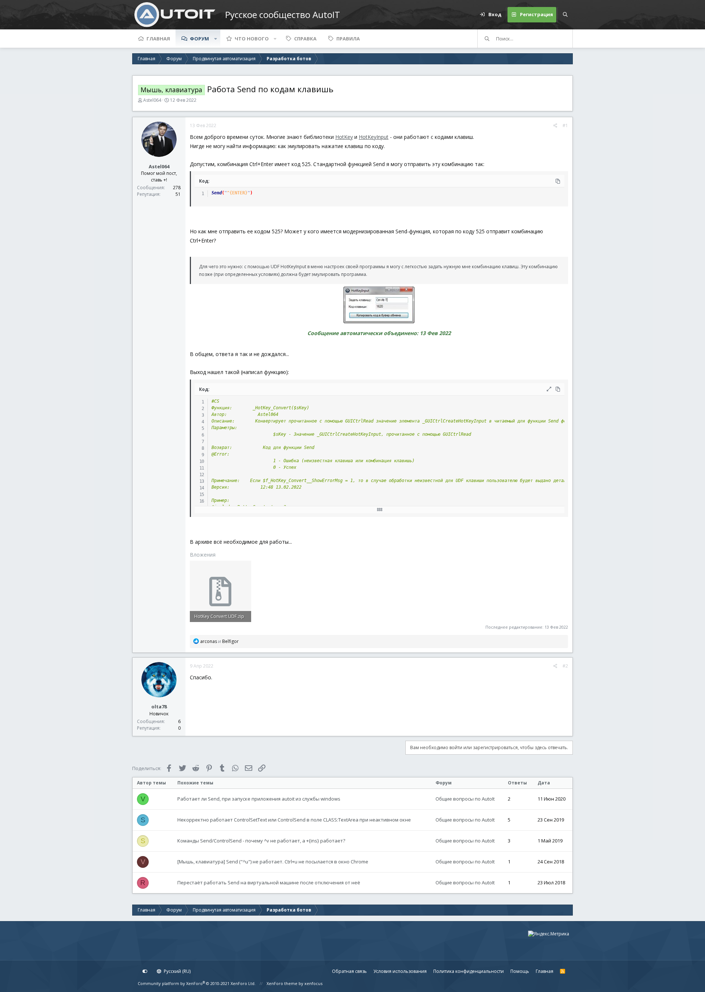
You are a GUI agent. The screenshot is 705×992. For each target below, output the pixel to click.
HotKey (344, 136)
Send (217, 192)
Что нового (252, 38)
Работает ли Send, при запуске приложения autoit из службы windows (258, 798)
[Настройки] (145, 971)
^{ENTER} (237, 192)
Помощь (519, 971)
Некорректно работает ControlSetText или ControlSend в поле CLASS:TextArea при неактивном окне (294, 819)
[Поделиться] (555, 125)
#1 (565, 125)
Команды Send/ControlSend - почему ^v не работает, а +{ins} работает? (261, 840)
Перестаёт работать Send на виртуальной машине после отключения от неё (268, 882)
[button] (215, 38)
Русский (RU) (177, 971)
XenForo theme (282, 983)
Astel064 (152, 100)
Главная (158, 38)
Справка (305, 38)
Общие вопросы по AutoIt (465, 798)
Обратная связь (349, 971)
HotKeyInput (373, 136)
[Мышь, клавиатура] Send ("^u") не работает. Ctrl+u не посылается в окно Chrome (272, 861)
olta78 (159, 706)
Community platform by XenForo (197, 983)
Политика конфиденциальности (468, 971)
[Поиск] (565, 14)
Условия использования (400, 971)
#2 (565, 666)
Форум (199, 38)
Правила (348, 38)
